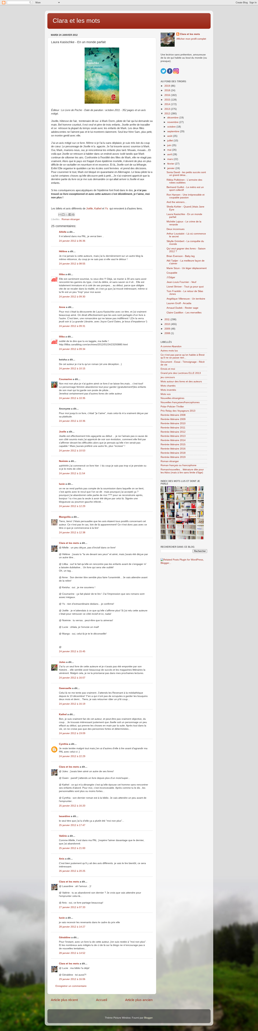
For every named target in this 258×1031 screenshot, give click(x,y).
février (171, 163)
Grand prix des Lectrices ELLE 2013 (181, 373)
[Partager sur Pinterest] (73, 214)
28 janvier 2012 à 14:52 (72, 953)
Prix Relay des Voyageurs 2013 (178, 410)
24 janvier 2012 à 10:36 (72, 421)
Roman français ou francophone (178, 465)
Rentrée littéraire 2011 (173, 427)
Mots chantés (168, 385)
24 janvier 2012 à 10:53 (72, 450)
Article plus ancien (139, 1000)
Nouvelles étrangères (172, 398)
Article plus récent (64, 1000)
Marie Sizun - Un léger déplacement (187, 268)
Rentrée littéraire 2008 (173, 415)
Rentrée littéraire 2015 (173, 444)
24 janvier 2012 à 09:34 (72, 349)
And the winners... (177, 202)
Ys (107, 208)
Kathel (98, 208)
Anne (62, 307)
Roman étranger (71, 219)
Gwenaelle (65, 688)
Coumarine (65, 379)
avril (170, 154)
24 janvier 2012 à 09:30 (72, 296)
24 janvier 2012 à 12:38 (72, 532)
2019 (167, 86)
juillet (170, 140)
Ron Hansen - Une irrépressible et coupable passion (185, 196)
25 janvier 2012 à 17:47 (72, 825)
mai (169, 150)
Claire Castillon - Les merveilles (184, 312)
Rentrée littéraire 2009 (173, 419)
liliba (62, 274)
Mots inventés (168, 390)
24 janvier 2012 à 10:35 (72, 398)
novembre (173, 122)
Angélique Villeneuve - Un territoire (186, 298)
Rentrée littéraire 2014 (173, 440)
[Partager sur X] (66, 214)
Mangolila (65, 517)
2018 (167, 90)
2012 (167, 113)
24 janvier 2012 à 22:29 (72, 756)
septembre (173, 131)
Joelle (62, 431)
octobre (171, 126)
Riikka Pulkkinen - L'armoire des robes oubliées (184, 181)
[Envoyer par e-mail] (60, 214)
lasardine (64, 816)
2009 (167, 328)
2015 (167, 99)
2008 (167, 333)
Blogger (148, 1017)
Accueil (101, 1000)
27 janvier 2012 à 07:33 (72, 907)
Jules (62, 662)
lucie (62, 484)
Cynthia (63, 744)
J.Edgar (171, 277)
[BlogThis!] (63, 214)
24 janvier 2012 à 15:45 (72, 651)
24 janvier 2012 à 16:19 (72, 704)
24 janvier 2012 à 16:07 (72, 677)
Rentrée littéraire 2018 (173, 453)
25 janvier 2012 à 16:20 (72, 805)
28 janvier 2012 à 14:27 (72, 926)
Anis (61, 858)
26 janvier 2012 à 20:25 (72, 871)
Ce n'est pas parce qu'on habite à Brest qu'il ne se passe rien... (182, 356)
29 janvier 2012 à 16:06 (72, 979)
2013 (167, 109)
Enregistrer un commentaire (71, 986)
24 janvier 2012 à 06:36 (72, 241)
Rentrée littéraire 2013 (173, 436)
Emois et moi (168, 369)
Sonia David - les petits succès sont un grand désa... (186, 173)
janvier (171, 168)
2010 (167, 324)
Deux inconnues (175, 229)
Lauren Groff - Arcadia (179, 303)
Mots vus (166, 394)
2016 (167, 95)
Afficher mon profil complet (191, 39)
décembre (173, 117)
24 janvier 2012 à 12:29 (72, 506)
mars (170, 159)
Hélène (63, 251)
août (170, 136)
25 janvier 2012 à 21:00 (72, 848)
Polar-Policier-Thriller (172, 406)
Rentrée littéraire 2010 (173, 423)
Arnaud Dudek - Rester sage (182, 308)
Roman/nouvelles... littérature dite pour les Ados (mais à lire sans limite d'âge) (182, 471)
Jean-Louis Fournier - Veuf (181, 282)
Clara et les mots (76, 20)
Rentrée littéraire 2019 (173, 457)
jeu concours (168, 377)
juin (169, 145)
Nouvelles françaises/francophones (180, 402)
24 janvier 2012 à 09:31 (72, 326)
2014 (167, 104)
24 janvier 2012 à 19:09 (72, 733)
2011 (167, 319)
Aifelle (63, 232)
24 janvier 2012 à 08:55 (72, 263)
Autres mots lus (169, 350)
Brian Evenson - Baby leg (181, 256)
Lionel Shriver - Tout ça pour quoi (185, 286)
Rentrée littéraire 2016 (173, 448)
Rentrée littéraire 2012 (173, 432)
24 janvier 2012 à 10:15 (72, 368)
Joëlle (89, 208)
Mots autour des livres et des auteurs (181, 381)
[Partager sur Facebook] (70, 214)
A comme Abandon (171, 346)
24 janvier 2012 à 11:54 (72, 473)
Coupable (172, 272)
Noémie (63, 461)
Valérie (63, 836)
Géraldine (65, 937)
